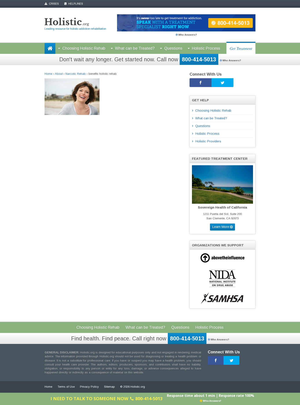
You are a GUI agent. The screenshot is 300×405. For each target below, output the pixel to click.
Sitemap (109, 386)
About (59, 73)
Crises (53, 3)
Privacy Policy (89, 386)
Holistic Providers (208, 141)
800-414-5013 (199, 59)
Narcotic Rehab (75, 73)
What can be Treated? (135, 48)
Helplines (75, 3)
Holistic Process (206, 48)
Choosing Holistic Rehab (83, 48)
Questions (173, 48)
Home (48, 73)
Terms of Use (66, 386)
